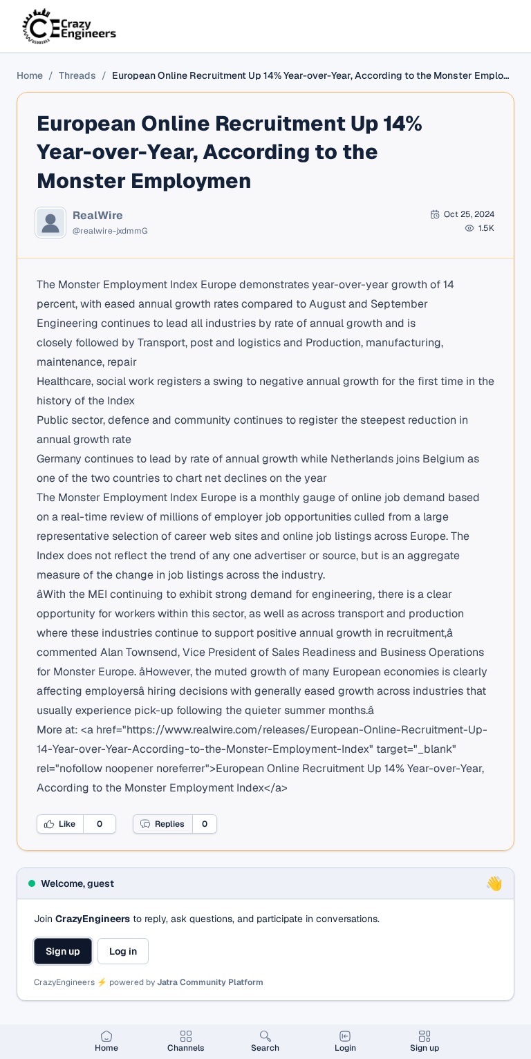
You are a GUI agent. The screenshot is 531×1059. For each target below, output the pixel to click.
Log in (123, 951)
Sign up (63, 951)
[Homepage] (70, 26)
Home (30, 75)
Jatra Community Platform (210, 982)
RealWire (98, 216)
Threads (77, 75)
